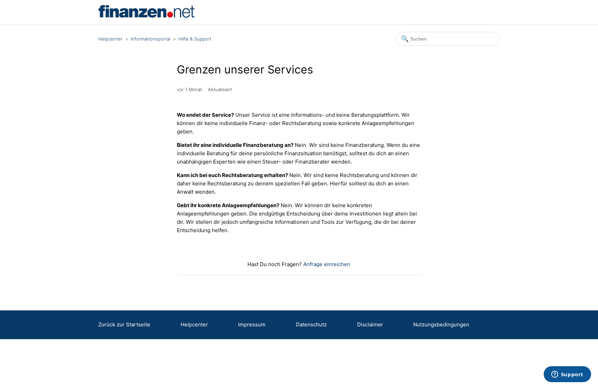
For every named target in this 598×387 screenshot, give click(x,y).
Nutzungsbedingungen (441, 324)
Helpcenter (110, 39)
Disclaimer (370, 324)
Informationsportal (150, 39)
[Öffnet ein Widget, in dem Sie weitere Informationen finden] (567, 375)
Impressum (251, 324)
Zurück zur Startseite (124, 324)
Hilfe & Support (195, 39)
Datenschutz (311, 324)
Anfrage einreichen (326, 264)
